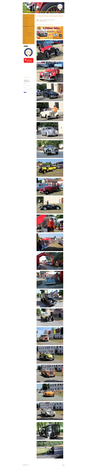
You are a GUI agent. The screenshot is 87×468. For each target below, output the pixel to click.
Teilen (25, 92)
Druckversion (25, 464)
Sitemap (28, 464)
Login (63, 464)
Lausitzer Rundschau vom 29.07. (49, 24)
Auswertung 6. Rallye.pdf (42, 20)
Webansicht (63, 465)
